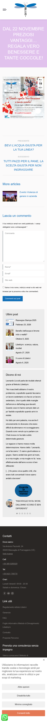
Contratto (6, 632)
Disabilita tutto (23, 695)
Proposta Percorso (11, 638)
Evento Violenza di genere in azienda (29, 194)
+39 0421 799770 (10, 573)
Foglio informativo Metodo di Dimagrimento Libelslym (21, 625)
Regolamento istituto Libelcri (15, 607)
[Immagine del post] (10, 196)
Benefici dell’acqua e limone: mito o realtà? (28, 333)
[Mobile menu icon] (5, 9)
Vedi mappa (8, 553)
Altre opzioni (23, 687)
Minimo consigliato (23, 704)
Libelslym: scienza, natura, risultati (27, 346)
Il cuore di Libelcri (23, 358)
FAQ (5, 618)
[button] (17, 513)
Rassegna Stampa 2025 (26, 320)
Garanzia (6, 612)
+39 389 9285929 (10, 563)
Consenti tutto (23, 713)
